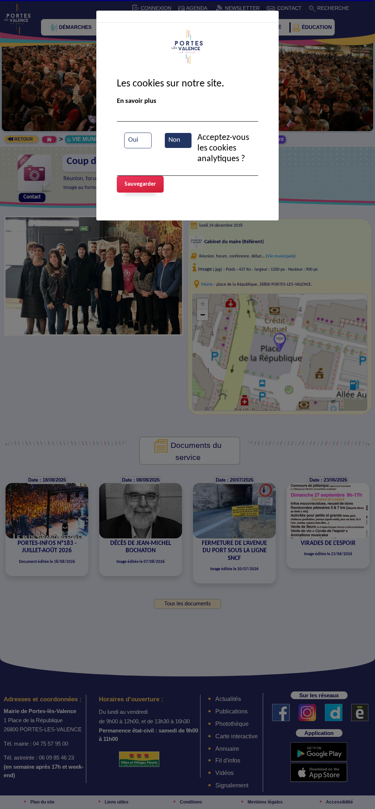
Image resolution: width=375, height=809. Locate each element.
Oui (133, 140)
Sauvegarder (140, 184)
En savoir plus (136, 101)
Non (174, 140)
